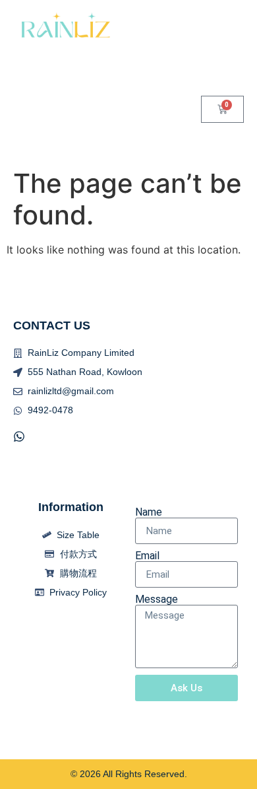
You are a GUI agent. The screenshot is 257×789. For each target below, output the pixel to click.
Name (148, 512)
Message (156, 599)
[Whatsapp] (19, 436)
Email (147, 556)
